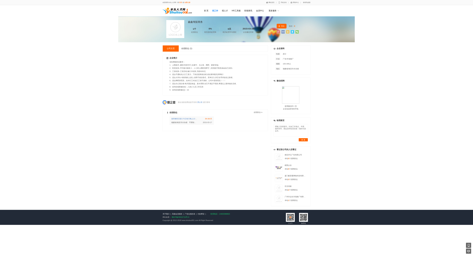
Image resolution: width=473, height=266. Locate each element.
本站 (287, 158)
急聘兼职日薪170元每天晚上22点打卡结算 (187, 119)
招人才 (225, 11)
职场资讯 (248, 11)
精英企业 (288, 165)
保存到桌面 (306, 2)
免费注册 (187, 2)
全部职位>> (258, 112)
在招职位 (186, 48)
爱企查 (200, 102)
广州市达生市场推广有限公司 (296, 197)
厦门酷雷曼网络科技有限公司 (296, 176)
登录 (180, 2)
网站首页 (272, 2)
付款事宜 (201, 214)
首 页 (206, 11)
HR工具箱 (236, 11)
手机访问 (284, 2)
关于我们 (166, 214)
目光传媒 (288, 186)
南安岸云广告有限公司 (293, 155)
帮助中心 (296, 2)
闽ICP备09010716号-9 (180, 217)
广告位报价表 (190, 214)
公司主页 (171, 48)
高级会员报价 (177, 214)
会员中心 (260, 11)
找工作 (215, 11)
